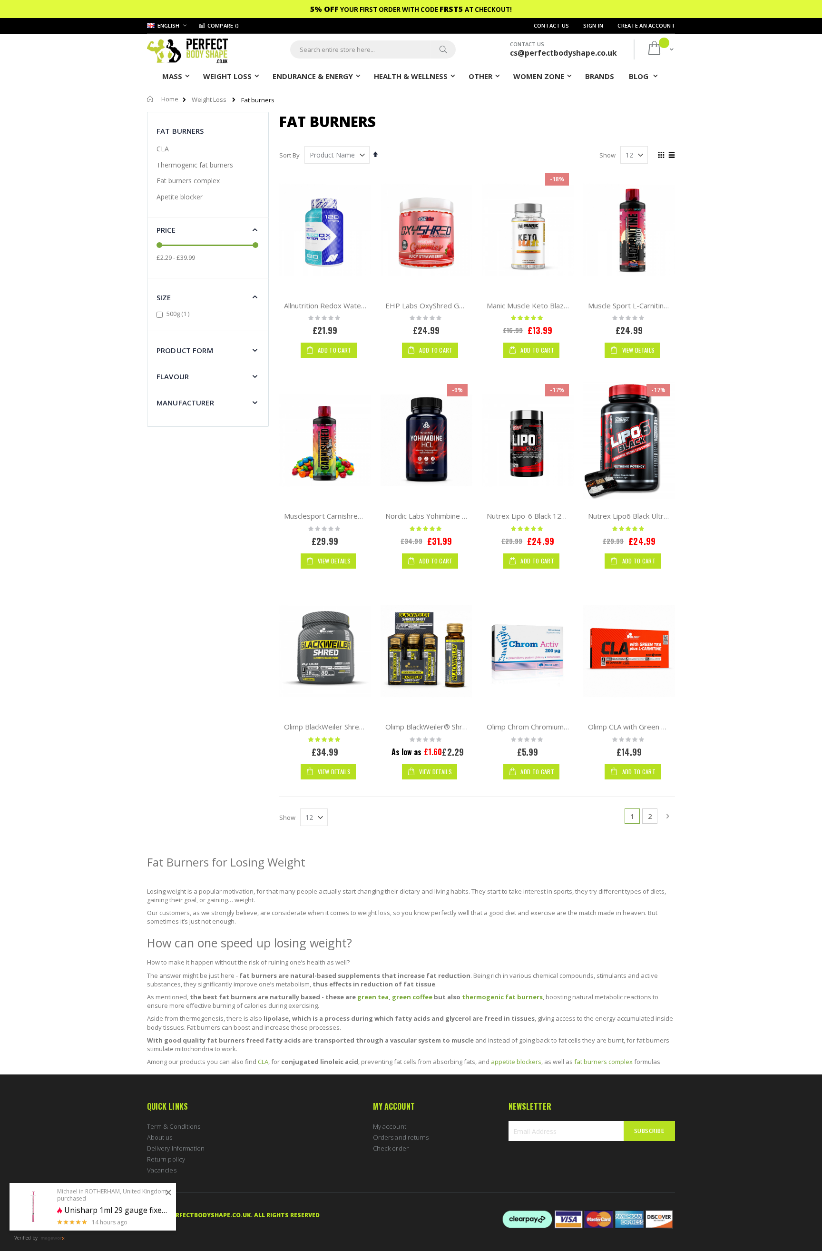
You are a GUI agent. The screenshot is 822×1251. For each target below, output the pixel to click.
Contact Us (551, 25)
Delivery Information (176, 1148)
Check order (391, 1148)
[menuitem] (599, 75)
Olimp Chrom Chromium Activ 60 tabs (547, 726)
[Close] (168, 1193)
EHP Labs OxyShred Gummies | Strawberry (457, 305)
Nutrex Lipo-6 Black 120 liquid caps (544, 516)
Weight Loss (209, 100)
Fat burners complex (188, 180)
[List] (671, 155)
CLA (163, 148)
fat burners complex (603, 1061)
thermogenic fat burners (502, 997)
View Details (637, 350)
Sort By (289, 155)
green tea (373, 997)
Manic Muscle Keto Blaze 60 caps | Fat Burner (562, 305)
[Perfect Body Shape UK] (187, 50)
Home (169, 99)
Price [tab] (166, 230)
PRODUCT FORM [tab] (185, 350)
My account (389, 1126)
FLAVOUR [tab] (173, 376)
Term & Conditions (173, 1126)
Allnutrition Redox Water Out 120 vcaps (349, 305)
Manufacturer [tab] (185, 402)
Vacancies (161, 1170)
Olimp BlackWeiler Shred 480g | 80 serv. (350, 726)
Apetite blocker (180, 196)
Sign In (593, 25)
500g (179, 313)
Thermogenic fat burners (195, 164)
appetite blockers (516, 1061)
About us (160, 1137)
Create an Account (646, 25)
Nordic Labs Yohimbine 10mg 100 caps (449, 516)
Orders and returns (401, 1137)
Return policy (166, 1159)
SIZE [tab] (164, 297)
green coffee (412, 997)
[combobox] (373, 49)
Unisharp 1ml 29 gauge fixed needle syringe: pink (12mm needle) (116, 1210)
